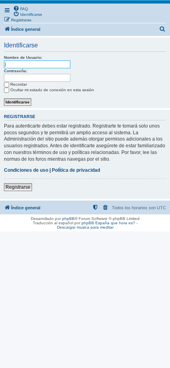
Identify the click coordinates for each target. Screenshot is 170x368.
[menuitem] (20, 8)
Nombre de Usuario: (23, 57)
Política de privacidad (76, 170)
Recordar (18, 84)
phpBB (68, 218)
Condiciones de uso (26, 170)
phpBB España (95, 223)
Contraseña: (15, 71)
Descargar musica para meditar (85, 227)
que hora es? (123, 223)
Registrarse (18, 187)
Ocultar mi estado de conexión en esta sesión (52, 90)
